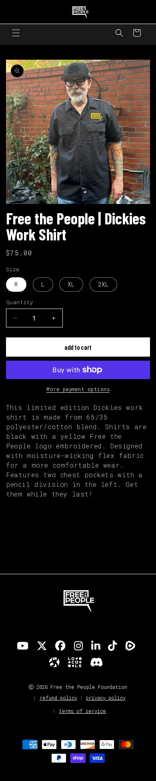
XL (71, 284)
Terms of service (82, 711)
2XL (103, 284)
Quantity (19, 302)
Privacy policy (106, 697)
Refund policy (58, 697)
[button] (16, 33)
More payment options (78, 389)
